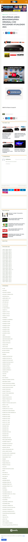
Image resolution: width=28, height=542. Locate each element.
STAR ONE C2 (5, 472)
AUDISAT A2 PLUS (6, 313)
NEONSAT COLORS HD (7, 445)
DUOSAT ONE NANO (6, 389)
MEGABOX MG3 (5, 430)
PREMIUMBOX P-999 (6, 457)
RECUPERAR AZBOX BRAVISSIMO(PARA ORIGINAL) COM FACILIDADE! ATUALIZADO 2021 (6, 136)
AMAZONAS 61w (5, 296)
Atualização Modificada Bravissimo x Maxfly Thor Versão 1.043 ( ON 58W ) (20, 150)
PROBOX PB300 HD (6, 463)
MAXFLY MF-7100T (6, 420)
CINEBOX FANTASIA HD (7, 358)
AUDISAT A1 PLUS (6, 311)
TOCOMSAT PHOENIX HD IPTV (8, 511)
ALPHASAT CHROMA (6, 292)
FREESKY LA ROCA (6, 401)
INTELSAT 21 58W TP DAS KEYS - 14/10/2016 (15, 214)
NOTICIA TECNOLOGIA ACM (7, 449)
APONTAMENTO (5, 300)
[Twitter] (9, 33)
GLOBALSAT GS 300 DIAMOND (8, 410)
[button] (4, 540)
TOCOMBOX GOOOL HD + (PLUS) (8, 494)
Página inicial (5, 14)
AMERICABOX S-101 (6, 298)
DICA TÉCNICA (5, 377)
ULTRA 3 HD (4, 519)
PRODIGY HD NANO (6, 464)
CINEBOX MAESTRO (6, 364)
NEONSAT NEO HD (6, 447)
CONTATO (4, 373)
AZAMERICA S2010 (6, 325)
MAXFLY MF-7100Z (6, 422)
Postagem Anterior (6, 185)
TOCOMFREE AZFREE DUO (7, 501)
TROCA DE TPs (5, 517)
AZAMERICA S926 (6, 329)
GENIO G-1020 (5, 404)
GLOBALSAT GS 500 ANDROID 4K (9, 412)
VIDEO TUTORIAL (5, 521)
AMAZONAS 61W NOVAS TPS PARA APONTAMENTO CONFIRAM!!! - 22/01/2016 (16, 235)
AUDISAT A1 (4, 310)
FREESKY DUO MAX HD (7, 397)
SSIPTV (3, 470)
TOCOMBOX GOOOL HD (7, 492)
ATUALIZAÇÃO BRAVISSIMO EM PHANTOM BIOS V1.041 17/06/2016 (7, 150)
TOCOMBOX (4, 490)
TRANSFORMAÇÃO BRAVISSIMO (8, 513)
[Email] (14, 33)
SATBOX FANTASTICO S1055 (8, 468)
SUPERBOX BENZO (6, 480)
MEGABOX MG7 (5, 435)
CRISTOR (4, 375)
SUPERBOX (4, 478)
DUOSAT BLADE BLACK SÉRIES (8, 383)
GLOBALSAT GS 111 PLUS (7, 408)
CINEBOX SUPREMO (6, 368)
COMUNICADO (5, 372)
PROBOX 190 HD (5, 461)
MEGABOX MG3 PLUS (6, 432)
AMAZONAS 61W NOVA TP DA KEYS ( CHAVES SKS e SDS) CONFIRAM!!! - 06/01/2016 (16, 225)
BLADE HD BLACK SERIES (7, 348)
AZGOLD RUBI (5, 344)
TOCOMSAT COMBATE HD (7, 505)
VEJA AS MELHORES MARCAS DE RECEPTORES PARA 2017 (15, 229)
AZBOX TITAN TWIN (6, 340)
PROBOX (4, 459)
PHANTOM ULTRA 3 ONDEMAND (8, 453)
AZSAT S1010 (5, 346)
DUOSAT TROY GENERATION (8, 393)
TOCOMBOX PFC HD (6, 497)
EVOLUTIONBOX (5, 395)
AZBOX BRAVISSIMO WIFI (7, 339)
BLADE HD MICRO (6, 350)
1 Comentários (16, 30)
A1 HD (3, 288)
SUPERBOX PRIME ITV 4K (7, 486)
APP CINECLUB (5, 302)
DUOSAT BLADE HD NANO (7, 387)
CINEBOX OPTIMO (6, 366)
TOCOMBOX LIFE (5, 496)
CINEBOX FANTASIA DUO (7, 356)
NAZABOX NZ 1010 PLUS (7, 443)
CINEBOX (4, 354)
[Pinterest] (11, 33)
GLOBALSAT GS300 (6, 416)
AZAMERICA (4, 317)
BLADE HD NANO (5, 352)
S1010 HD (4, 466)
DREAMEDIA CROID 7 (6, 381)
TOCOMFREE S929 (6, 503)
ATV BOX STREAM (6, 308)
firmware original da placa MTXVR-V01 (10, 525)
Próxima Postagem (22, 185)
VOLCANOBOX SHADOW (7, 523)
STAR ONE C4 (5, 476)
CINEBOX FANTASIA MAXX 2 (7, 362)
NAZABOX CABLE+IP (6, 441)
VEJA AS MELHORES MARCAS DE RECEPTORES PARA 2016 (15, 219)
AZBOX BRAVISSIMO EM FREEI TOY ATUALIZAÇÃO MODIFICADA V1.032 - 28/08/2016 (20, 135)
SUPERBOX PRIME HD (6, 482)
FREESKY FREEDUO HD (7, 399)
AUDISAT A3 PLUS (6, 315)
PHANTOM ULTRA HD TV (7, 455)
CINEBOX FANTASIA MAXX (7, 360)
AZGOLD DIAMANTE (6, 342)
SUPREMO (4, 488)
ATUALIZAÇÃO (5, 306)
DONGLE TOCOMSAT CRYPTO (8, 379)
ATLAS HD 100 (5, 304)
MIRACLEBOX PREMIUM (7, 439)
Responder (8, 163)
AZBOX (3, 335)
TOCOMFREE (4, 499)
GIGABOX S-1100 (5, 406)
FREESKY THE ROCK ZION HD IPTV (9, 402)
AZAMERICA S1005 (6, 321)
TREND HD (4, 515)
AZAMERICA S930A (6, 333)
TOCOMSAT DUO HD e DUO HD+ (8, 507)
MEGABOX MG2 (5, 428)
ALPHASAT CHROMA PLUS (7, 294)
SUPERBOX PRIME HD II (7, 484)
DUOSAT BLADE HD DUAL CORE (8, 385)
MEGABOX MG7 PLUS (6, 437)
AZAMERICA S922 (6, 327)
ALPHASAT (4, 290)
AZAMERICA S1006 (6, 323)
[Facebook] (6, 33)
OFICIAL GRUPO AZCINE (7, 451)
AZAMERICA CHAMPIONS (7, 319)
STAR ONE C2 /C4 (5, 474)
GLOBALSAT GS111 (6, 414)
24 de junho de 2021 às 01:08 (20, 159)
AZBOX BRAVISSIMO (12, 14)
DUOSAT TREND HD (6, 391)
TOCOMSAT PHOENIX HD (7, 509)
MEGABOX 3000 (5, 426)
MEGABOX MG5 (5, 434)
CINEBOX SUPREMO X (6, 370)
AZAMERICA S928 (6, 331)
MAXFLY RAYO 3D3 (6, 424)
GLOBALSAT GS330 (6, 418)
